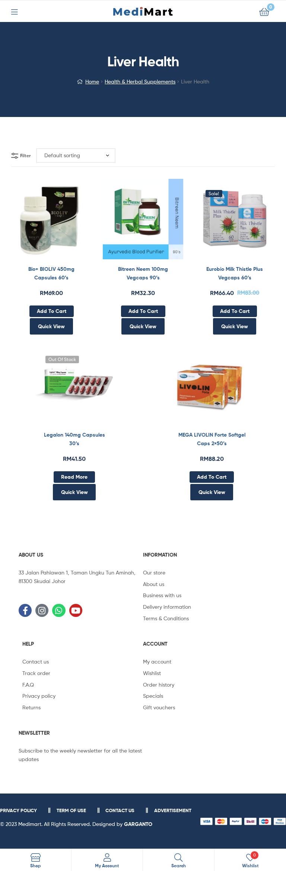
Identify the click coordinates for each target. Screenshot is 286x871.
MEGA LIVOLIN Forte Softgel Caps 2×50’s (211, 439)
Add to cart (51, 311)
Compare (51, 223)
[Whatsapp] (58, 610)
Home (92, 81)
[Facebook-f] (25, 610)
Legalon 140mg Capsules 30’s (74, 439)
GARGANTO (138, 824)
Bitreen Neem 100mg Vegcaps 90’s (143, 273)
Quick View (69, 223)
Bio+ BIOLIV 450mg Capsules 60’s (51, 273)
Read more (74, 476)
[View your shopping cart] (264, 11)
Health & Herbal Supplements (140, 81)
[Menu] (19, 11)
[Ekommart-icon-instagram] (41, 610)
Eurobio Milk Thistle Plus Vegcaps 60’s (234, 273)
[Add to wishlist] (33, 223)
